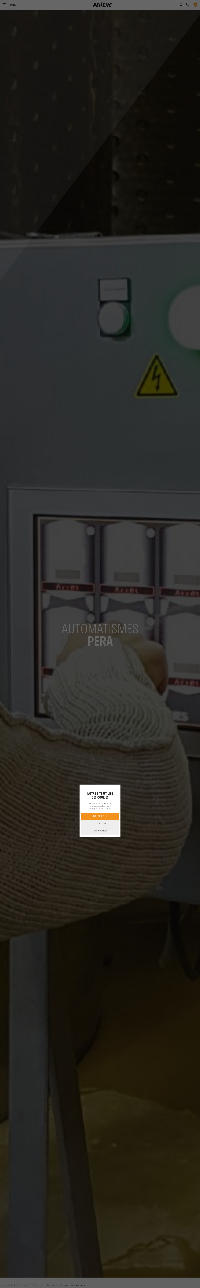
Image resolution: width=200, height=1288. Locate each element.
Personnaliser (100, 831)
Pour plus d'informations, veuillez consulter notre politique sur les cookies (100, 806)
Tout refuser (100, 823)
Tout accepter (100, 816)
